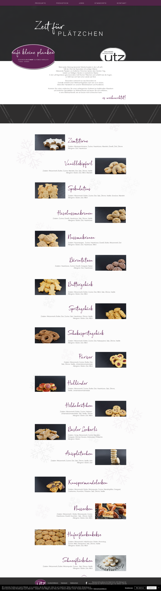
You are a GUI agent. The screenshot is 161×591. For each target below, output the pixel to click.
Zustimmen (151, 588)
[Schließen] (159, 588)
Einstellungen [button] (129, 588)
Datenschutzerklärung (100, 589)
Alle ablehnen (140, 588)
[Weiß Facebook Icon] (86, 583)
